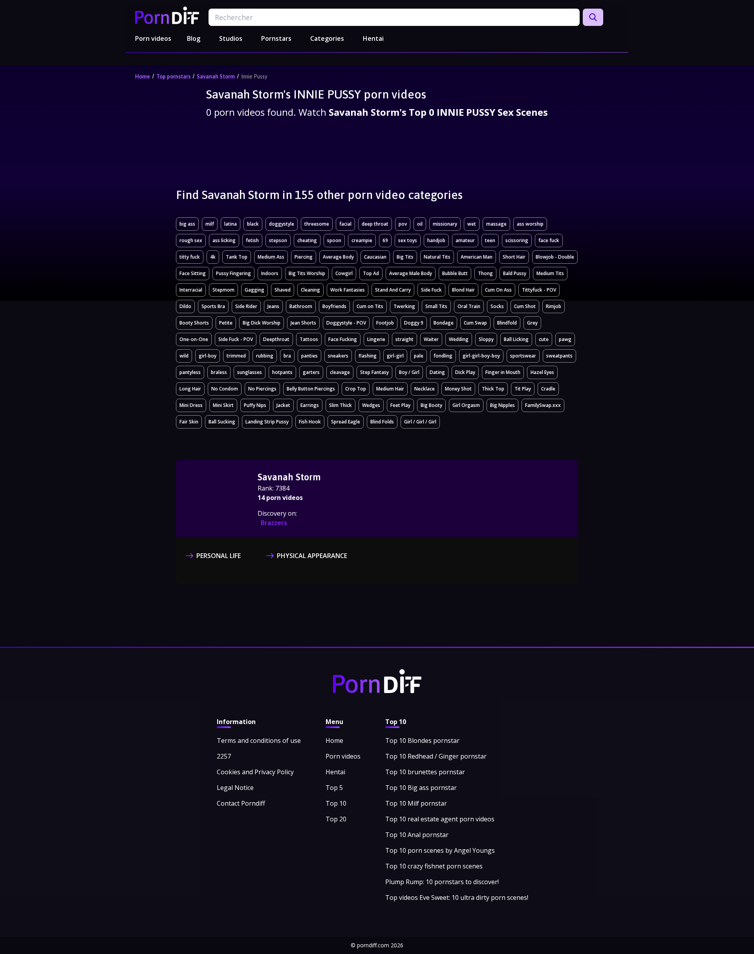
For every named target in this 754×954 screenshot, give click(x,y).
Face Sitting (192, 273)
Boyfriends (334, 306)
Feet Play (400, 405)
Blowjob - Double (555, 257)
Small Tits (436, 306)
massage (496, 224)
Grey (532, 322)
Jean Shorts (303, 322)
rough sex (190, 240)
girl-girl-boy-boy (481, 355)
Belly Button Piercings (311, 388)
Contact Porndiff (241, 803)
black (253, 224)
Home (142, 76)
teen (490, 240)
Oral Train (469, 306)
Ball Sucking (222, 421)
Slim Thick (340, 405)
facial (345, 224)
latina (230, 224)
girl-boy (207, 355)
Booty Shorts (194, 322)
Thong (485, 273)
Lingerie (376, 339)
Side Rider (246, 306)
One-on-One (193, 339)
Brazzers (274, 522)
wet (471, 224)
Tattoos (309, 339)
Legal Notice (235, 787)
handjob (436, 240)
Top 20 (336, 819)
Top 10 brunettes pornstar (425, 772)
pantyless (190, 372)
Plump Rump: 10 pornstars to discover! (442, 881)
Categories (327, 38)
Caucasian (375, 257)
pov (403, 224)
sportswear (523, 355)
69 (385, 240)
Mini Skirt (223, 405)
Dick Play (465, 372)
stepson (278, 240)
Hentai (373, 38)
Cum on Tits (370, 306)
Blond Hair (463, 289)
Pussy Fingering (233, 273)
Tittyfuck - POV (539, 289)
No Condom (224, 388)
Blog (193, 38)
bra (287, 355)
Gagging (254, 289)
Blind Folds (382, 421)
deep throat (375, 224)
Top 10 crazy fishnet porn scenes (434, 866)
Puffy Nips (255, 405)
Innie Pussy (254, 76)
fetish (252, 240)
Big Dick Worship (261, 322)
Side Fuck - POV (235, 339)
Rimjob (553, 306)
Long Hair (190, 388)
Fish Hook (310, 421)
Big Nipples (502, 405)
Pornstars (276, 38)
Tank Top (236, 257)
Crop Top (355, 388)
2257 (224, 756)
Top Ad (371, 273)
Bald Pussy (514, 273)
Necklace (424, 388)
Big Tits (405, 257)
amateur (465, 240)
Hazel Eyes (542, 372)
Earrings (309, 405)
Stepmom (223, 289)
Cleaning (310, 289)
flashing (368, 355)
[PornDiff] (167, 15)
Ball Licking (516, 339)
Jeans (273, 306)
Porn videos (153, 38)
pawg (565, 339)
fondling (443, 355)
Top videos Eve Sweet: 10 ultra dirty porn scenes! (456, 897)
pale (418, 355)
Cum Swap (475, 322)
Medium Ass (271, 257)
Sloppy (486, 339)
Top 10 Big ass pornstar (421, 787)
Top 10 (336, 803)
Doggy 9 (413, 322)
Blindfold (507, 322)
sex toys (407, 240)
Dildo (185, 306)
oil (420, 224)
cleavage (340, 372)
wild (183, 355)
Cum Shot (525, 306)
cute (544, 339)
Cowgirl (344, 273)
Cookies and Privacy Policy (255, 772)
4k (213, 257)
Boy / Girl (409, 372)
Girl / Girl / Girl (420, 421)
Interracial (190, 289)
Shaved (283, 289)
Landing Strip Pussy (267, 421)
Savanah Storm (216, 76)
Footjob (385, 322)
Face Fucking (342, 339)
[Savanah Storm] (218, 499)
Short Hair (514, 257)
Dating (437, 372)
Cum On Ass (498, 289)
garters (311, 372)
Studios (230, 38)
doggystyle (281, 224)
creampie (361, 240)
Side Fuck (431, 289)
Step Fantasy (374, 372)
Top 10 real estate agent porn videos (439, 819)
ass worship (530, 224)
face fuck (548, 240)
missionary (445, 224)
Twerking (404, 306)
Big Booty (431, 405)
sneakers (338, 355)
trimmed (236, 355)
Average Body (338, 257)
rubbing (264, 355)
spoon (334, 240)
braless (219, 372)
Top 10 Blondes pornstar (422, 740)
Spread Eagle (345, 421)
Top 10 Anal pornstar (416, 834)
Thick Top (493, 388)
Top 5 (334, 787)
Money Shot (458, 388)
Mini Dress (191, 405)
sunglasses (249, 372)
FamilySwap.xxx (543, 405)
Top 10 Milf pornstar (416, 803)
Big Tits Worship (307, 273)
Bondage (444, 322)
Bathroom (300, 306)
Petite (225, 322)
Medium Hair (390, 388)
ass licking (224, 240)
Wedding (459, 339)
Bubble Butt (455, 273)
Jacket (283, 405)
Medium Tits (550, 273)
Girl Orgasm (466, 405)
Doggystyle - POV (346, 322)
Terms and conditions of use (259, 740)
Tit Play (522, 388)
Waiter (431, 339)
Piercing (304, 257)
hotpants (282, 372)
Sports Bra (213, 306)
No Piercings (262, 388)
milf (209, 224)
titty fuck (189, 257)
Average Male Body (410, 273)
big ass (187, 224)
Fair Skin (188, 421)
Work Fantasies (347, 289)
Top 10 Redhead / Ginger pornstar (436, 756)
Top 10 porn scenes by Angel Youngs (440, 850)
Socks (497, 306)
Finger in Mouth (502, 372)
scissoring (516, 240)
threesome (316, 224)
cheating (307, 240)
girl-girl (395, 355)
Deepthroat (276, 339)
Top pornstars (173, 76)
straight (404, 339)
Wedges (371, 405)
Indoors (269, 273)
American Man (476, 257)
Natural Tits (437, 257)
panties (309, 355)
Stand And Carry (393, 289)
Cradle (548, 388)
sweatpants (559, 355)
